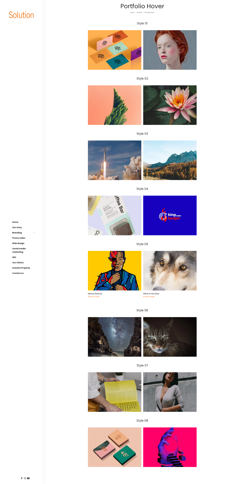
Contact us (18, 273)
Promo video (18, 238)
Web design (18, 243)
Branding (17, 232)
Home (15, 222)
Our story (17, 227)
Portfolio (139, 12)
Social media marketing (19, 250)
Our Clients (18, 262)
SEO (14, 257)
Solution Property (21, 268)
